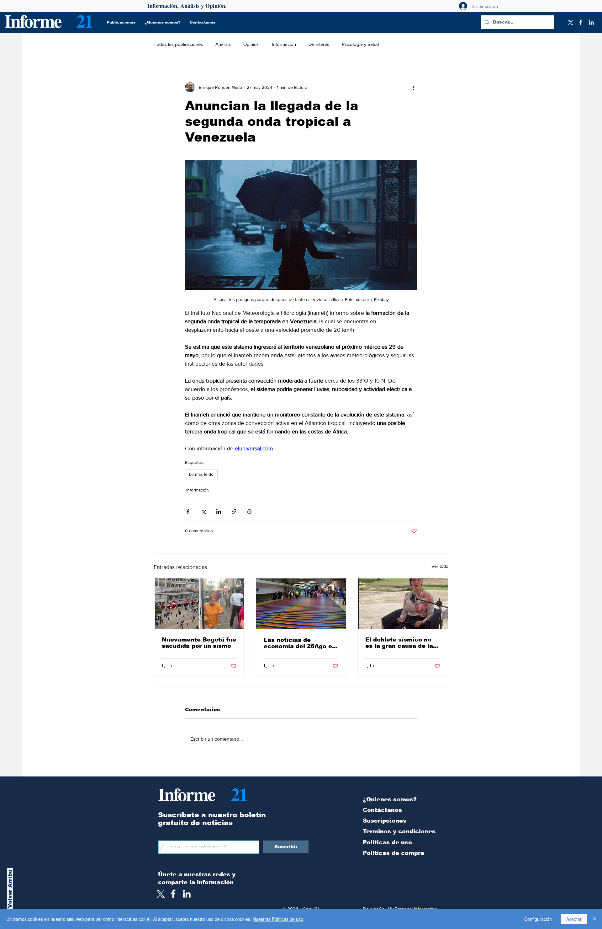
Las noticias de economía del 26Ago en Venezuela (300, 643)
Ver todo (439, 566)
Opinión (251, 44)
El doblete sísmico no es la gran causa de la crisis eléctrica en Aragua (399, 642)
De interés (319, 44)
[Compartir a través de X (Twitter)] (203, 511)
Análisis (223, 44)
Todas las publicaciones (178, 44)
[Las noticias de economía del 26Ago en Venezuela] (301, 603)
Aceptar (574, 919)
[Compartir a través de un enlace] (234, 511)
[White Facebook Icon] (173, 893)
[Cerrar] (594, 919)
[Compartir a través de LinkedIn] (219, 511)
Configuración (538, 919)
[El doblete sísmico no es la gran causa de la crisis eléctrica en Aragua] (403, 603)
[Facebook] (580, 22)
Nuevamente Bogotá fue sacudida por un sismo (199, 642)
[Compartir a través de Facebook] (188, 511)
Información (284, 44)
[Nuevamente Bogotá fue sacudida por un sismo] (199, 603)
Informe (32, 20)
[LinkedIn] (591, 22)
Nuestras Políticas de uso (278, 919)
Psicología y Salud (360, 44)
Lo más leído (201, 474)
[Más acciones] (413, 87)
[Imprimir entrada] (249, 511)
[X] (570, 22)
